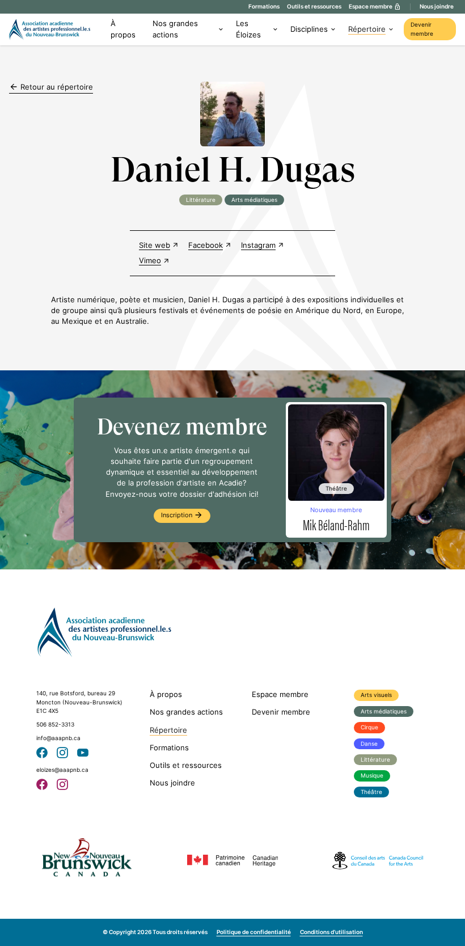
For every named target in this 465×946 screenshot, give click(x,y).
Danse (369, 743)
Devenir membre (422, 29)
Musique (372, 775)
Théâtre (371, 792)
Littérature (375, 759)
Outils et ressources (314, 6)
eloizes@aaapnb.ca (62, 770)
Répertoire (367, 29)
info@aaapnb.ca (58, 738)
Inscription (182, 515)
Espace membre (280, 694)
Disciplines (309, 29)
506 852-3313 (55, 724)
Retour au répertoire (51, 86)
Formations (264, 6)
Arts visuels (376, 695)
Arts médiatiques (384, 711)
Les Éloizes (248, 29)
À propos (123, 29)
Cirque (369, 727)
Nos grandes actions (175, 29)
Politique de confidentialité (254, 932)
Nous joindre (437, 6)
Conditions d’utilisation (331, 932)
